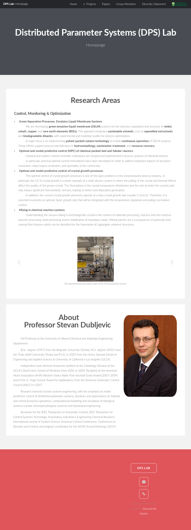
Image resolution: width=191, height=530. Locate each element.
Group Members (126, 4)
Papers (106, 4)
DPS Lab (143, 468)
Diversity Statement (154, 4)
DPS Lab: (9, 4)
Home (73, 4)
